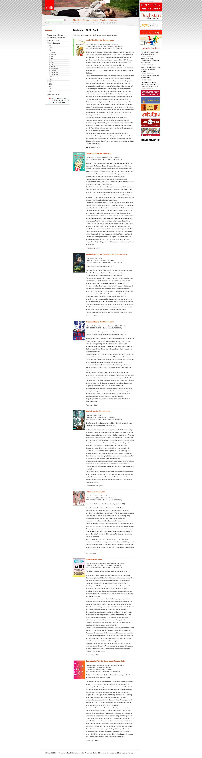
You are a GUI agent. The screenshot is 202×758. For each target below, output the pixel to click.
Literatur (94, 20)
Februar (53, 54)
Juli (52, 64)
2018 (50, 89)
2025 (50, 48)
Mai (52, 60)
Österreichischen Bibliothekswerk (106, 35)
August (53, 66)
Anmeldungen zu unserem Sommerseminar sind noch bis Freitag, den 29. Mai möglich (150, 84)
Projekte (103, 20)
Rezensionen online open (55, 35)
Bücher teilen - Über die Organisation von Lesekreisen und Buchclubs (150, 60)
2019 (50, 86)
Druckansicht (49, 23)
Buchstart (96, 23)
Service (86, 20)
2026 (50, 45)
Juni (52, 62)
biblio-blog (113, 23)
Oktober (53, 70)
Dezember (54, 74)
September (54, 68)
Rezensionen (86, 23)
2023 (50, 77)
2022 (50, 79)
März (52, 56)
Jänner (53, 52)
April (52, 58)
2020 (50, 84)
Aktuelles (77, 20)
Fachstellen (77, 23)
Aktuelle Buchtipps (53, 43)
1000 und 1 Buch (53, 40)
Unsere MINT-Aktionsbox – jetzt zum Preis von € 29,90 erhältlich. (150, 69)
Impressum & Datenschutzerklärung (121, 753)
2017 (50, 91)
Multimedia (104, 23)
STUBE (85, 35)
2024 (50, 50)
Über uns (113, 20)
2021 (50, 81)
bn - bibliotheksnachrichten (56, 37)
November (54, 72)
